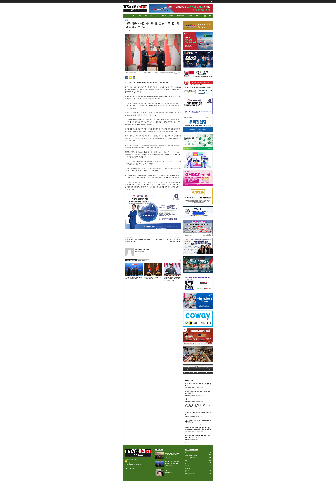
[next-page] (180, 260)
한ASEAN (187, 468)
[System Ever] (198, 142)
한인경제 (171, 16)
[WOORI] (198, 124)
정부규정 (190, 16)
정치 (140, 16)
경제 (146, 16)
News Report (208, 483)
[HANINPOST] (198, 283)
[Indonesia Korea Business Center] (198, 73)
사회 (151, 16)
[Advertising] (153, 211)
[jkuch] (198, 354)
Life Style (157, 16)
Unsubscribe (200, 483)
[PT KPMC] (198, 88)
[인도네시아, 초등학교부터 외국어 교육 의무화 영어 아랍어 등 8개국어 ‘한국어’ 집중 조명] (172, 269)
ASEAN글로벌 (180, 16)
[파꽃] (159, 472)
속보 (128, 16)
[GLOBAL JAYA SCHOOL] (198, 264)
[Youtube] (211, 1)
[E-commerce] (198, 160)
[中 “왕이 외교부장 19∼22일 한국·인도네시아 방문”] (153, 269)
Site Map (185, 483)
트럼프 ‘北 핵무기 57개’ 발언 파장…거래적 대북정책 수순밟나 (198, 421)
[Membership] (198, 25)
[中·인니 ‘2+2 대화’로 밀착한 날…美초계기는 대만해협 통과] (134, 269)
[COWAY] (198, 319)
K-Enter (198, 16)
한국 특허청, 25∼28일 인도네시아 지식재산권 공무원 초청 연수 (168, 240)
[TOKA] (198, 212)
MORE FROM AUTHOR (143, 260)
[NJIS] (198, 301)
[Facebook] (206, 1)
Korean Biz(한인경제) (190, 457)
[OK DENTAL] (198, 106)
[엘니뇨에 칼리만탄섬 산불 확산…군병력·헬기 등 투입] (159, 455)
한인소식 (164, 16)
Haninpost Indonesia (131, 30)
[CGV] (198, 369)
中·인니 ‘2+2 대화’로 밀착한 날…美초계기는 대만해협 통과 (133, 278)
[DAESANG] (198, 336)
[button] (210, 16)
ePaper (134, 16)
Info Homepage (192, 483)
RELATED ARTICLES (131, 260)
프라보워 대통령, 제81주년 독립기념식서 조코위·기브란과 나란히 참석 (197, 436)
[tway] (198, 41)
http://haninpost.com (139, 251)
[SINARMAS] (198, 246)
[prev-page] (178, 260)
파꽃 (186, 399)
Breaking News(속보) (190, 473)
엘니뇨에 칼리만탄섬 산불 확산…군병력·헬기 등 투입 (198, 384)
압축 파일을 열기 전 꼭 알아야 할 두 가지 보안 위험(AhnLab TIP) (197, 405)
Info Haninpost (177, 483)
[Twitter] (209, 1)
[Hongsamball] (198, 59)
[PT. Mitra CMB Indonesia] (198, 196)
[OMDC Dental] (198, 178)
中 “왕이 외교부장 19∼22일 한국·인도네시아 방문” (152, 278)
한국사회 (187, 471)
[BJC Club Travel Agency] (198, 228)
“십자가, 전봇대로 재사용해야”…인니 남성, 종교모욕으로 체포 (137, 240)
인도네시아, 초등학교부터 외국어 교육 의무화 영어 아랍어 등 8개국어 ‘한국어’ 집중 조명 (172, 278)
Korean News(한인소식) (191, 455)
